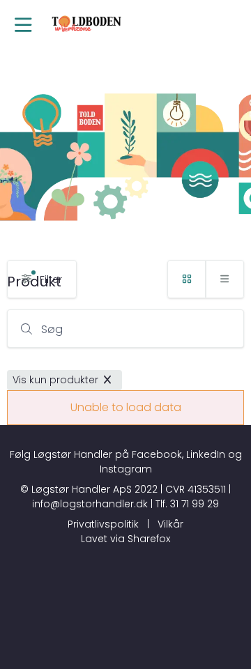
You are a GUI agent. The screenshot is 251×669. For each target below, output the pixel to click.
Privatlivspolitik (103, 524)
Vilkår (170, 524)
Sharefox (149, 539)
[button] (23, 26)
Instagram (126, 469)
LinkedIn (205, 454)
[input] (125, 328)
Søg (52, 329)
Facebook (157, 454)
